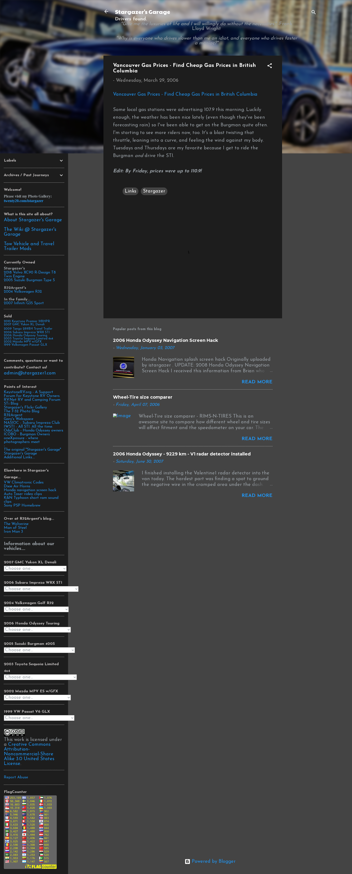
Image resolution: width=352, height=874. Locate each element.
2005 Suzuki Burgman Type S (29, 280)
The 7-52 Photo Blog (21, 411)
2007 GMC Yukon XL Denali (24, 324)
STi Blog (11, 404)
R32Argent (13, 415)
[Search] (314, 13)
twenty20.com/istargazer (23, 201)
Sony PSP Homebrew (22, 505)
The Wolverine (16, 524)
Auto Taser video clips (23, 494)
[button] (270, 66)
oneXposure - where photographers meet (22, 440)
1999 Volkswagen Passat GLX (25, 344)
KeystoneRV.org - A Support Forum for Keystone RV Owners (32, 394)
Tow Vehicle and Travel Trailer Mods (29, 246)
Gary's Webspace (18, 419)
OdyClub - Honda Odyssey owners (33, 430)
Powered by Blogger (213, 861)
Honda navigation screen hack (30, 490)
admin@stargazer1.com (30, 373)
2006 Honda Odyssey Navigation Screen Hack (165, 340)
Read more (257, 382)
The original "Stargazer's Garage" (32, 450)
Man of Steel (15, 528)
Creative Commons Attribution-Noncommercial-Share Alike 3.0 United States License (29, 754)
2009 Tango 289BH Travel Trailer (28, 328)
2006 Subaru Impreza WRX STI (27, 332)
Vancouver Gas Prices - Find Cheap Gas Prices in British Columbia (185, 94)
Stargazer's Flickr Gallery (25, 407)
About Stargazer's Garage (33, 220)
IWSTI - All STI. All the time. (28, 427)
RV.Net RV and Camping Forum (32, 400)
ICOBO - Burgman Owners (27, 434)
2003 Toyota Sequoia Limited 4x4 (28, 338)
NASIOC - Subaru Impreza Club (32, 423)
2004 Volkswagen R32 (23, 292)
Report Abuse (16, 777)
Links (130, 191)
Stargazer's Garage (142, 11)
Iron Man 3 (13, 532)
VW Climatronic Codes (24, 482)
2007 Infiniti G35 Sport (24, 303)
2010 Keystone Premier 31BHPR (27, 321)
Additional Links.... (19, 457)
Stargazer (154, 191)
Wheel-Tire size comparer (142, 397)
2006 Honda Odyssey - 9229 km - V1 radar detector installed (182, 454)
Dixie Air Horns (17, 486)
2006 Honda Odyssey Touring (25, 335)
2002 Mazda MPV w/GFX (23, 341)
